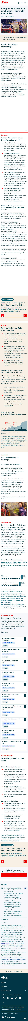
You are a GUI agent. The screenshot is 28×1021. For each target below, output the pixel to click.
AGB (3, 1007)
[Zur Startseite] (4, 2)
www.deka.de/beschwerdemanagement (14, 959)
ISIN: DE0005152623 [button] (8, 734)
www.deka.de (5, 943)
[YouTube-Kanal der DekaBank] (11, 998)
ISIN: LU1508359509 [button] (8, 688)
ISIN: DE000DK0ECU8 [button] (8, 642)
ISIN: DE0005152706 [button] (8, 676)
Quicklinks (14, 986)
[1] (14, 628)
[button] (26, 131)
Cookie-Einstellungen (16, 1009)
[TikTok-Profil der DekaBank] (3, 1002)
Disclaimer (7, 1007)
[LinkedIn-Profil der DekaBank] (20, 998)
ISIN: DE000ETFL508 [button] (8, 665)
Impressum (14, 1007)
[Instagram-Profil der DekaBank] (7, 998)
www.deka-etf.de (17, 947)
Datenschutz (21, 1007)
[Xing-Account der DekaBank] (16, 998)
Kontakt (14, 982)
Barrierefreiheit (6, 1009)
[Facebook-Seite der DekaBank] (3, 998)
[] (25, 888)
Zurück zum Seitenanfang (14, 971)
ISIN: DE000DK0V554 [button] (8, 723)
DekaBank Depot (14, 991)
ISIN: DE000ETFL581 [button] (8, 712)
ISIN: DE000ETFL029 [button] (8, 746)
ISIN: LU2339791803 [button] (8, 699)
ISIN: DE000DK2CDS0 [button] (8, 654)
